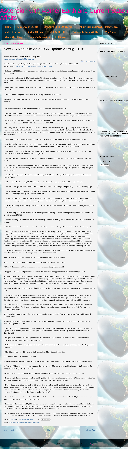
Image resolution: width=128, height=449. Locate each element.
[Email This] (42, 420)
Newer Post (9, 430)
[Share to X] (46, 420)
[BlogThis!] (44, 420)
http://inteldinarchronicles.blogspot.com (19, 59)
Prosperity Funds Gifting (86, 32)
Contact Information (39, 37)
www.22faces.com (22, 66)
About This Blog (13, 37)
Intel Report (28, 422)
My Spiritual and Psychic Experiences (98, 27)
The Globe (110, 32)
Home (8, 27)
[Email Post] (38, 419)
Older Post (91, 430)
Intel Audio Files (58, 32)
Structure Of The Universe (58, 27)
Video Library (35, 32)
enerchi (13, 419)
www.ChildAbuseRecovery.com (40, 66)
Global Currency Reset (16, 422)
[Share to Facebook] (48, 420)
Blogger (92, 444)
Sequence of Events (27, 27)
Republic (36, 422)
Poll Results (61, 37)
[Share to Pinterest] (49, 420)
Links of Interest (13, 32)
